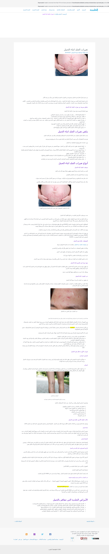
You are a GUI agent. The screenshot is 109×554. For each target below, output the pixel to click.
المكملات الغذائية (61, 9)
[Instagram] (34, 534)
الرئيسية (84, 9)
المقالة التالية (18, 521)
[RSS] (26, 534)
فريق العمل (25, 539)
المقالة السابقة (91, 521)
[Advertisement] (54, 26)
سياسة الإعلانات (42, 539)
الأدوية (78, 9)
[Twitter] (42, 534)
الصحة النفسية (35, 9)
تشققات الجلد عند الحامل (80, 244)
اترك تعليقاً (85, 52)
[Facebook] (50, 534)
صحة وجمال (52, 9)
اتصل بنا (15, 539)
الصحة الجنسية (26, 9)
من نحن (20, 539)
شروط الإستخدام (34, 539)
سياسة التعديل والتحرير (52, 539)
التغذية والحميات (71, 9)
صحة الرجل (44, 9)
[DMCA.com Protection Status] (95, 538)
